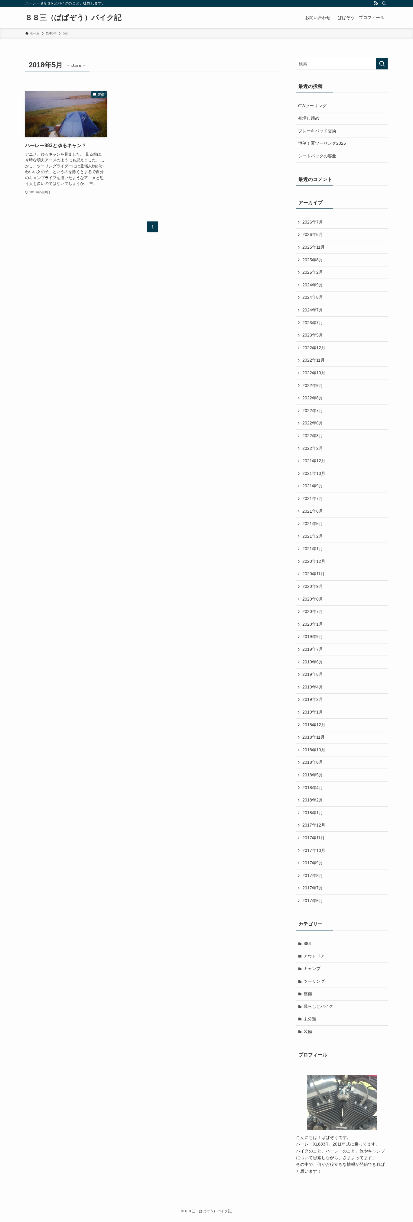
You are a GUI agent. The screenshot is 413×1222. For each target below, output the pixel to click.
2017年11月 (313, 837)
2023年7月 (312, 322)
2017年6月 (312, 900)
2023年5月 (312, 335)
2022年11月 (313, 360)
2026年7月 (312, 222)
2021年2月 (312, 536)
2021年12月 (313, 460)
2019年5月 (312, 674)
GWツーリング (312, 105)
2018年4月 (312, 787)
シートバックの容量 (317, 155)
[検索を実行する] (382, 63)
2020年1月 (312, 624)
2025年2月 (312, 272)
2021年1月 (312, 548)
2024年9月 (312, 284)
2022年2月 (312, 448)
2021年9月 (312, 485)
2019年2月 (312, 699)
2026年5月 (312, 234)
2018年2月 (312, 800)
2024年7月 (312, 310)
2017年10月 (313, 850)
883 (307, 943)
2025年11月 (313, 247)
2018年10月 (313, 749)
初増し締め (308, 118)
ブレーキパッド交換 (317, 130)
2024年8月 (312, 297)
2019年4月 (312, 687)
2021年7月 (312, 498)
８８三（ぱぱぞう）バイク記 (73, 17)
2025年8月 (312, 259)
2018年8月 (312, 762)
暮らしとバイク (318, 1006)
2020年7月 (312, 611)
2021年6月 (312, 511)
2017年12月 (313, 825)
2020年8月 (312, 599)
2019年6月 (312, 661)
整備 (308, 993)
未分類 (310, 1019)
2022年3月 (312, 435)
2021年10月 (313, 473)
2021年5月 (312, 523)
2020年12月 (313, 561)
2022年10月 (313, 372)
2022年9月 (312, 385)
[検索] (384, 3)
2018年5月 (312, 774)
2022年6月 (312, 423)
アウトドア (314, 956)
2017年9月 (312, 862)
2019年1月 (312, 712)
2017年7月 (312, 887)
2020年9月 (312, 586)
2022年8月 (312, 397)
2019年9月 (312, 636)
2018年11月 (313, 737)
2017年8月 (312, 875)
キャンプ (312, 968)
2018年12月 (313, 724)
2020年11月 (313, 573)
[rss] (376, 3)
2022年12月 (313, 347)
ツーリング (314, 981)
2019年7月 (312, 649)
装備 (308, 1031)
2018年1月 (312, 812)
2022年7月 (312, 410)
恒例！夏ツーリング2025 (322, 143)
